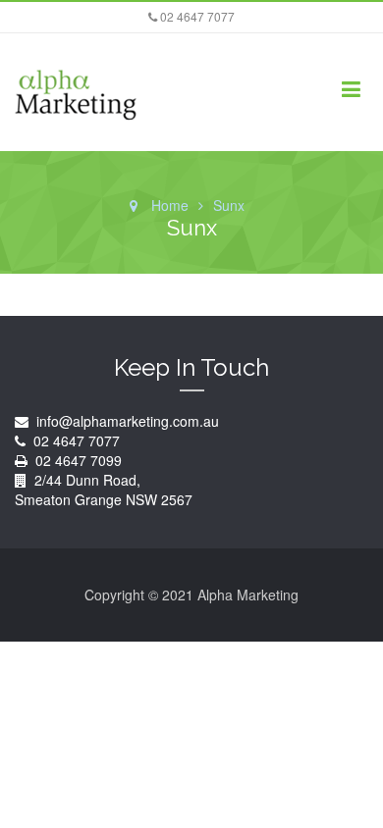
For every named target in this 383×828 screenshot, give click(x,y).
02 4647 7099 (78, 460)
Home (170, 205)
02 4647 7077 (196, 16)
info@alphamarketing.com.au (125, 421)
